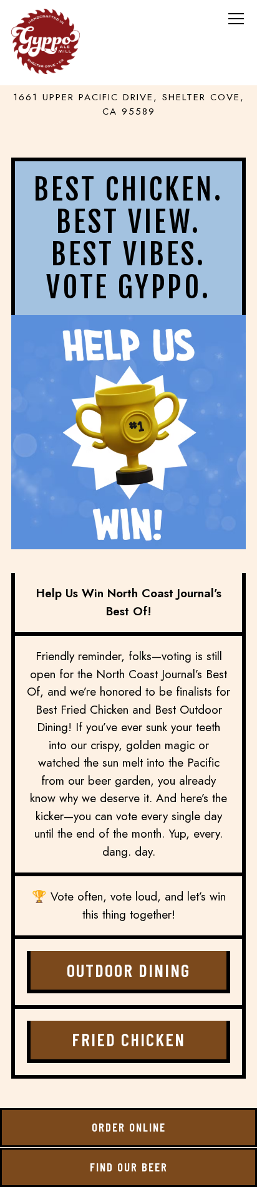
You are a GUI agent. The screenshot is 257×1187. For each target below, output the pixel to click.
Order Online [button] (129, 1127)
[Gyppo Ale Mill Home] (45, 40)
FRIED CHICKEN (128, 1039)
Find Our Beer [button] (129, 1167)
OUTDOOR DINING (128, 970)
